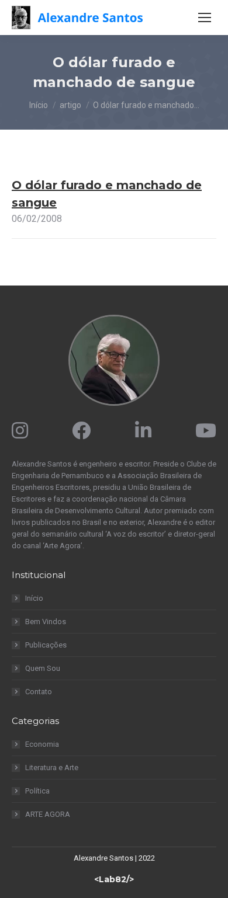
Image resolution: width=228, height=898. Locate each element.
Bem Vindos (45, 621)
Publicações (46, 645)
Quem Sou (42, 668)
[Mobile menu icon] (204, 17)
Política (37, 790)
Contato (38, 691)
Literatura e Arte (51, 767)
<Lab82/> (114, 879)
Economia (42, 744)
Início (34, 598)
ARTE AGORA (47, 814)
